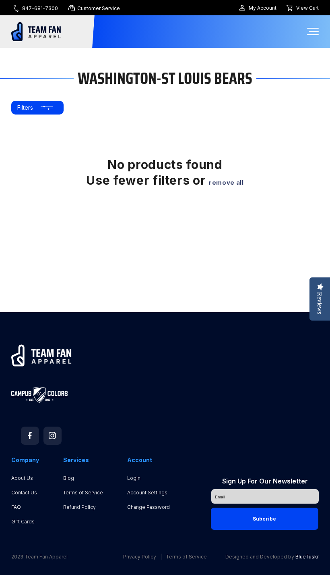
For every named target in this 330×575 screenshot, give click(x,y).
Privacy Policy (139, 557)
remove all (226, 182)
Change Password (148, 507)
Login (133, 478)
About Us (22, 478)
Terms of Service (83, 492)
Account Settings (147, 492)
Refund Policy (79, 507)
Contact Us (24, 492)
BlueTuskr (307, 557)
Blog (68, 478)
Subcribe (264, 519)
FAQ (16, 507)
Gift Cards (23, 521)
